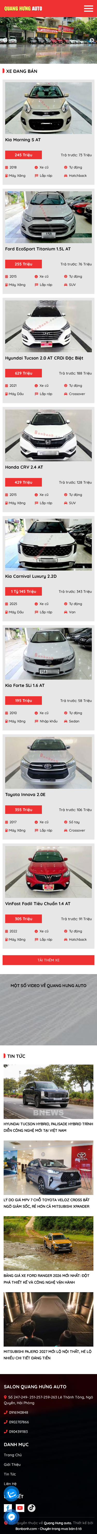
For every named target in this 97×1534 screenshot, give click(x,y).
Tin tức (10, 1474)
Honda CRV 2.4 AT (24, 467)
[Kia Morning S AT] (48, 108)
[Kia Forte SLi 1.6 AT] (48, 654)
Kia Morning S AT (23, 139)
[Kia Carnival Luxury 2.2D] (48, 545)
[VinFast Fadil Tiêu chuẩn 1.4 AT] (48, 872)
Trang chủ (13, 1455)
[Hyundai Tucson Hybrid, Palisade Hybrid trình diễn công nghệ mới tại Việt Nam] (48, 1091)
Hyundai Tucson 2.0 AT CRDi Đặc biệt (44, 358)
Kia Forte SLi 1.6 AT (25, 685)
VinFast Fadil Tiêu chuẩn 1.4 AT (38, 903)
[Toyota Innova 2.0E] (48, 763)
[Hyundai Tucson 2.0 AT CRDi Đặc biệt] (48, 326)
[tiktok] (31, 1508)
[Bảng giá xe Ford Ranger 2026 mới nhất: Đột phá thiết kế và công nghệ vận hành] (48, 1243)
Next (91, 40)
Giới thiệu (12, 1464)
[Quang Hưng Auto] (23, 8)
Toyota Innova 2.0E (25, 794)
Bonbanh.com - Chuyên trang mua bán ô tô (49, 1528)
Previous (5, 40)
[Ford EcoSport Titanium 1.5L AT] (48, 217)
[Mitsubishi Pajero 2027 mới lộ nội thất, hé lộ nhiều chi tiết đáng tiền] (48, 1319)
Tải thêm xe (48, 960)
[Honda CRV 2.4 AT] (48, 435)
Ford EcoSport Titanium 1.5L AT (38, 248)
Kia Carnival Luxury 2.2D (31, 576)
